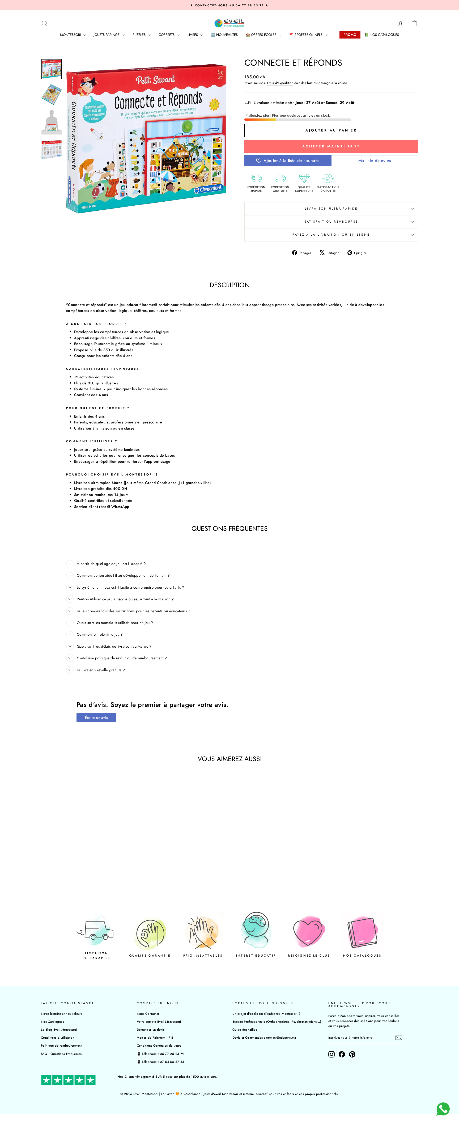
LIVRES (193, 34)
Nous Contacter (148, 1013)
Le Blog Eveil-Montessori (59, 1029)
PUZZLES (140, 34)
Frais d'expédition (280, 82)
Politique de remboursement (61, 1045)
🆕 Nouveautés (224, 34)
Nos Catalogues (52, 1021)
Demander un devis (151, 1029)
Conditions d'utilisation (57, 1037)
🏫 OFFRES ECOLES (261, 34)
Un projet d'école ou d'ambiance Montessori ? (266, 1013)
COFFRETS (167, 34)
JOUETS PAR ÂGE (107, 34)
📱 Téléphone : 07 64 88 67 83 (160, 1061)
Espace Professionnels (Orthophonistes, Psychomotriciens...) (276, 1021)
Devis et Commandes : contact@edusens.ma (264, 1037)
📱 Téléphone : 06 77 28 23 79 (160, 1053)
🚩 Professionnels (306, 34)
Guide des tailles (244, 1029)
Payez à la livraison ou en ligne (331, 234)
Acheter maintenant (331, 146)
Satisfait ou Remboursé (331, 221)
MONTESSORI (71, 34)
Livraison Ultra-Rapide (331, 208)
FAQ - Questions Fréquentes (61, 1053)
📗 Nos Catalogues (381, 34)
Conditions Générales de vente (159, 1045)
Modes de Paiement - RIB (155, 1037)
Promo (349, 34)
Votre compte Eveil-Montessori (159, 1021)
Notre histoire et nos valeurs (61, 1013)
